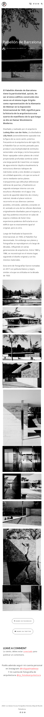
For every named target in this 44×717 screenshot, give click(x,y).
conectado (27, 651)
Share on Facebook (23, 621)
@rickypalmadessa (29, 668)
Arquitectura (36, 48)
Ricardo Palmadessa (18, 48)
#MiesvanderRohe (14, 77)
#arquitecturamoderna (15, 74)
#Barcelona (31, 74)
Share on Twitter (23, 631)
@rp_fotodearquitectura (29, 675)
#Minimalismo (29, 77)
